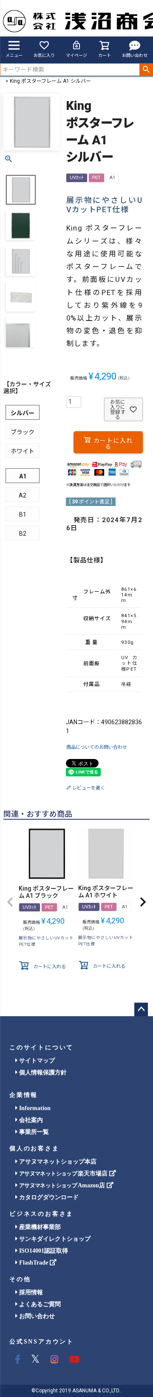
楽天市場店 (64, 1173)
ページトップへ (141, 1009)
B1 (22, 514)
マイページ (76, 55)
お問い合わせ (134, 55)
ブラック (22, 432)
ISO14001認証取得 (42, 1251)
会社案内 (30, 1120)
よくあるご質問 (39, 1304)
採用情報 (30, 1292)
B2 (22, 533)
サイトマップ (36, 1060)
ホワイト (22, 451)
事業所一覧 (33, 1132)
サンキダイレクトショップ (54, 1239)
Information (34, 1108)
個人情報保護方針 (42, 1072)
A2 (22, 495)
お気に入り (44, 55)
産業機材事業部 (39, 1227)
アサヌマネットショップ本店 (56, 1161)
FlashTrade (33, 1262)
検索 (146, 70)
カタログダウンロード (48, 1197)
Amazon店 (63, 1185)
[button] (10, 902)
